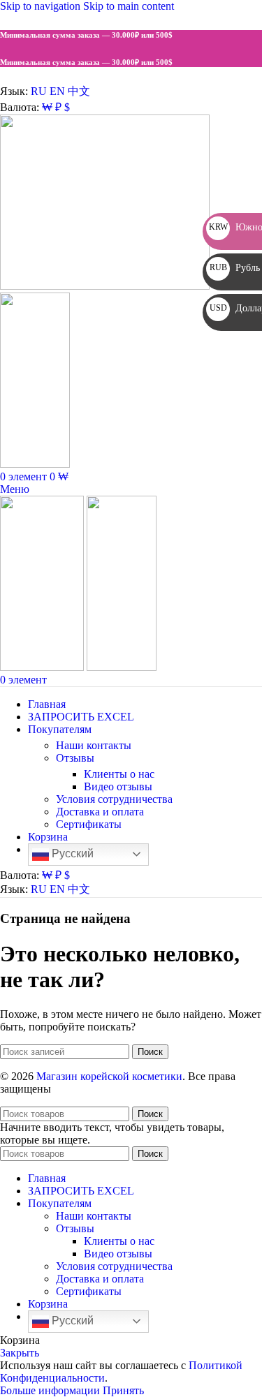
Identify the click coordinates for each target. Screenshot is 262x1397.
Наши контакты (93, 745)
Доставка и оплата (100, 812)
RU (39, 91)
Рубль (235, 268)
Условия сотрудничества (114, 799)
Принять (123, 1390)
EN (57, 91)
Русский (71, 853)
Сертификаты (89, 824)
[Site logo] (105, 286)
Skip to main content (128, 6)
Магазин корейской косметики (109, 1076)
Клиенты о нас (119, 774)
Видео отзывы (118, 786)
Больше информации (51, 1390)
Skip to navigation (41, 6)
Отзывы (75, 758)
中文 (79, 91)
